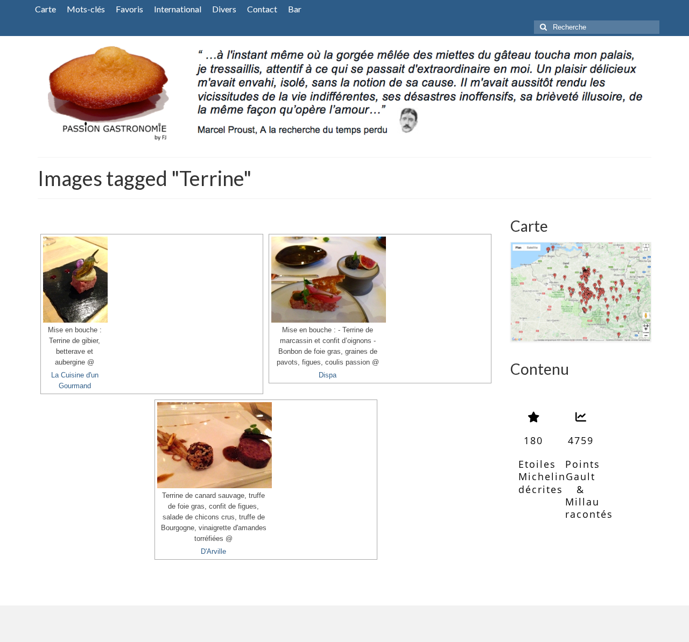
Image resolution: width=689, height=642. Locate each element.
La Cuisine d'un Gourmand (75, 381)
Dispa (327, 375)
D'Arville (213, 551)
